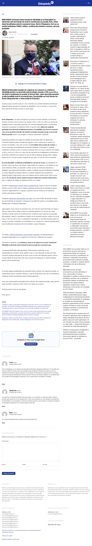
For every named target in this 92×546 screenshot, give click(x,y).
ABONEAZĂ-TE (31, 344)
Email (24, 464)
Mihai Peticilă (12, 32)
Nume (4, 464)
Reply (3, 384)
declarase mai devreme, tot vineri (20, 198)
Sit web (45, 464)
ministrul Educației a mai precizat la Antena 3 (25, 234)
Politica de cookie (7, 535)
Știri (3, 14)
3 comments (34, 34)
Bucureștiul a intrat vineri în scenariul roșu (24, 186)
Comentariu (5, 441)
